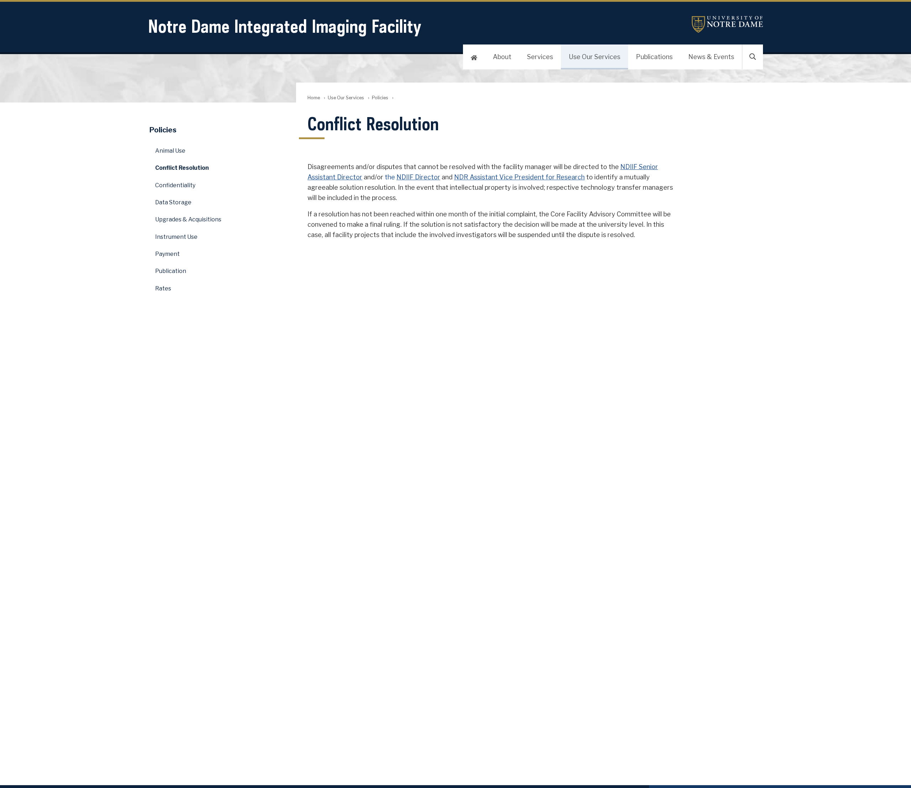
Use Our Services (594, 57)
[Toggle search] (752, 56)
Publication (170, 271)
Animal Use (170, 150)
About (502, 57)
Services (540, 57)
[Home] (474, 56)
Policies (380, 97)
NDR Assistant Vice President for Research (519, 177)
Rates (163, 288)
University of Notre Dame (727, 24)
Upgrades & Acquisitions (188, 219)
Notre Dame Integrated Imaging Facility (284, 26)
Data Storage (173, 202)
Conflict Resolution (182, 167)
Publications (654, 57)
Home (313, 97)
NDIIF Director (418, 177)
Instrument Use (176, 236)
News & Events (711, 57)
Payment (167, 254)
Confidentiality (175, 185)
